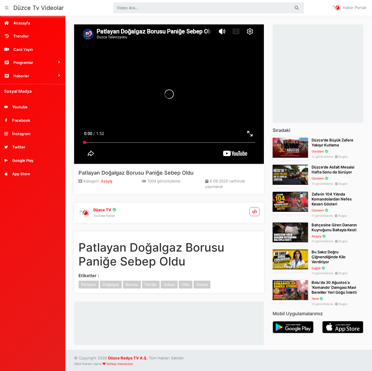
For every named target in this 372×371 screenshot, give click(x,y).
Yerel (315, 299)
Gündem (318, 151)
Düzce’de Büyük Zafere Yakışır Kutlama (332, 142)
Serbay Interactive (119, 364)
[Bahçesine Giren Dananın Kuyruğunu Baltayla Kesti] (290, 232)
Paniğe (151, 284)
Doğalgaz (111, 284)
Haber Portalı (353, 7)
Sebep (169, 284)
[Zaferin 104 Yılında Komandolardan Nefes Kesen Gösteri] (290, 201)
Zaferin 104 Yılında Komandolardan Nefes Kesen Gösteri (332, 199)
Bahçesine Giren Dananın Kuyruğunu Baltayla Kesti (334, 227)
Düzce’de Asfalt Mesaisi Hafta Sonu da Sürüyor (333, 169)
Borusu (132, 284)
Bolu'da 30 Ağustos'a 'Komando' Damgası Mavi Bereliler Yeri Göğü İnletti (334, 287)
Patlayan (88, 284)
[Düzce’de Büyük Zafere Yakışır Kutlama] (290, 147)
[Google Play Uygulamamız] (293, 326)
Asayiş (106, 181)
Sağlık (316, 268)
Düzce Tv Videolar (38, 7)
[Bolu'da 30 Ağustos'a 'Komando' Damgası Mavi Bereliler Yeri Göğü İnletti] (290, 289)
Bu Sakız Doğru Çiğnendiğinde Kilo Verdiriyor (329, 257)
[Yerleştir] (254, 211)
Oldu (185, 284)
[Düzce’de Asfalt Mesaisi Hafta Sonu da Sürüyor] (290, 174)
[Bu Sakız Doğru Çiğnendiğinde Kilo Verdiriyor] (290, 259)
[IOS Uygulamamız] (342, 326)
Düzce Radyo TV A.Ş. (128, 358)
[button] (32, 62)
